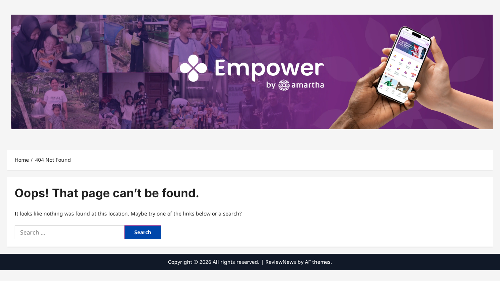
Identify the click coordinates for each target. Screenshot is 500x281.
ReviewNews (280, 261)
